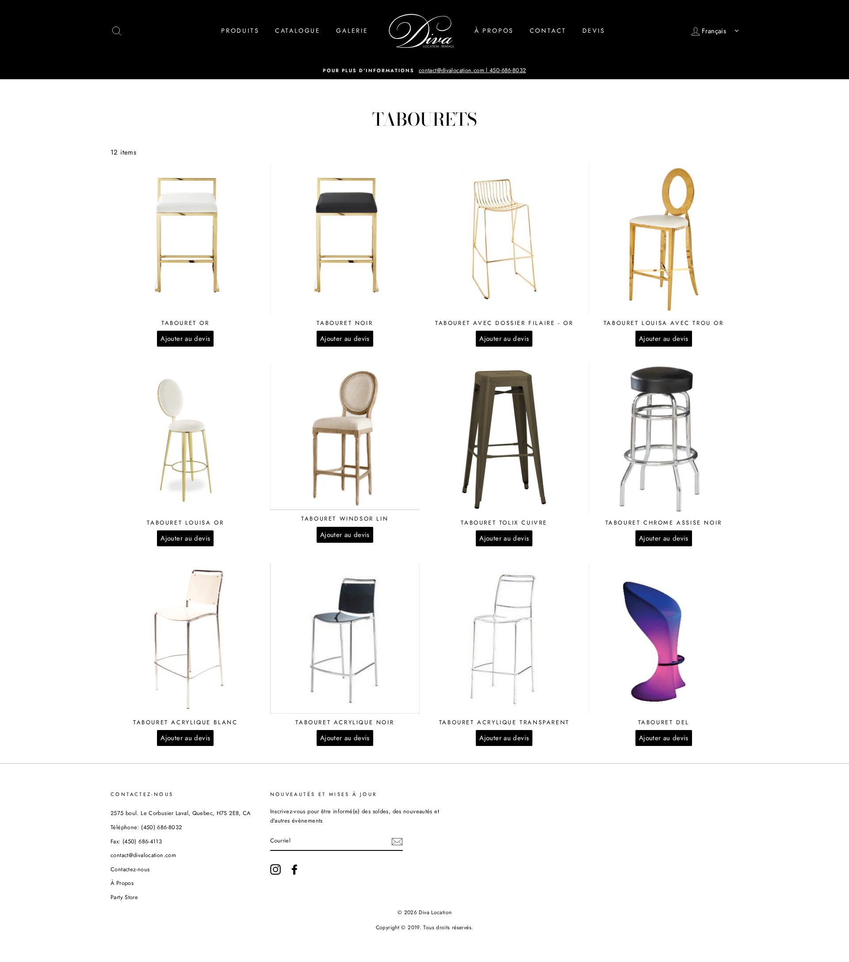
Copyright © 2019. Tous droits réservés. (425, 927)
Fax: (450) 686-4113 (136, 841)
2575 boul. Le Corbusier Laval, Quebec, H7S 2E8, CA (181, 813)
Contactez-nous (130, 869)
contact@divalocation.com (143, 855)
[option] (424, 70)
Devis (593, 30)
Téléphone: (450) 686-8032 (146, 827)
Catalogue (298, 30)
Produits (240, 30)
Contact (548, 30)
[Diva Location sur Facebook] (294, 869)
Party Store (124, 897)
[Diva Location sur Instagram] (275, 869)
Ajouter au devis (185, 339)
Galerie (352, 30)
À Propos (494, 30)
